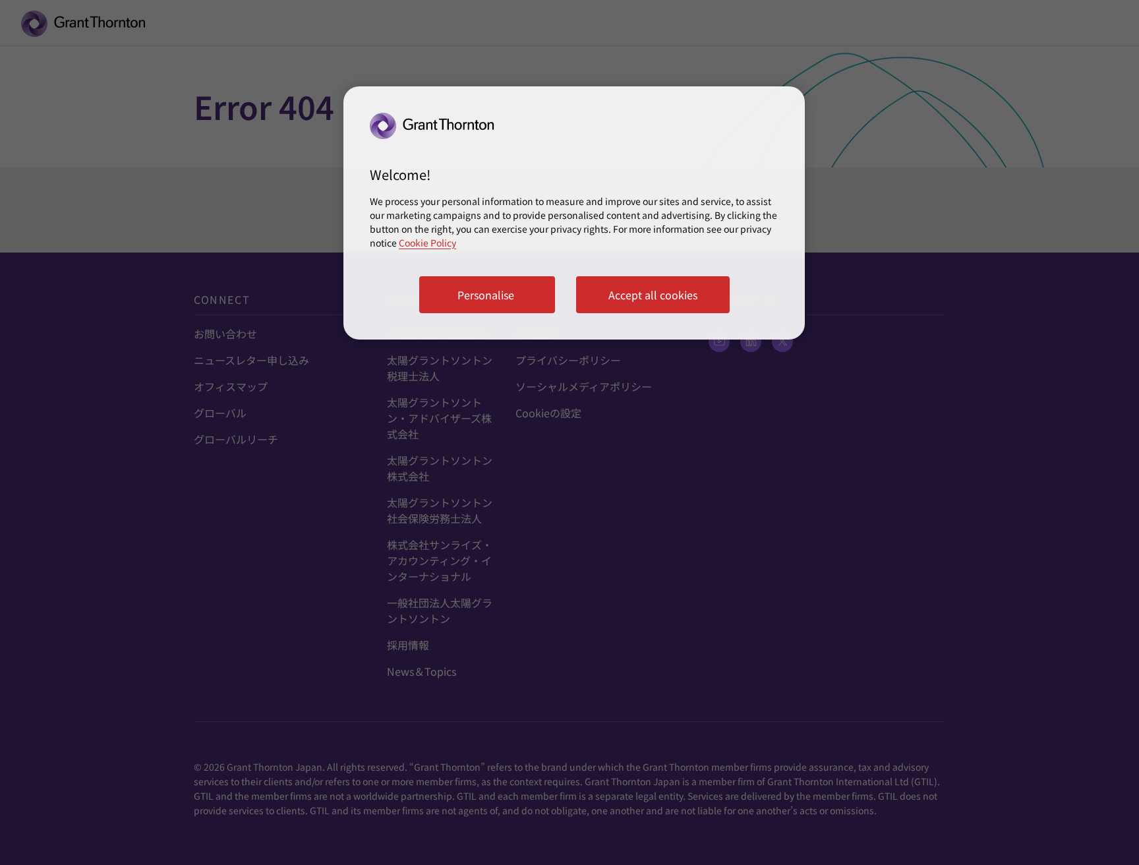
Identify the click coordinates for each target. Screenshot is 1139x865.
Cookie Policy (427, 242)
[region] (574, 213)
